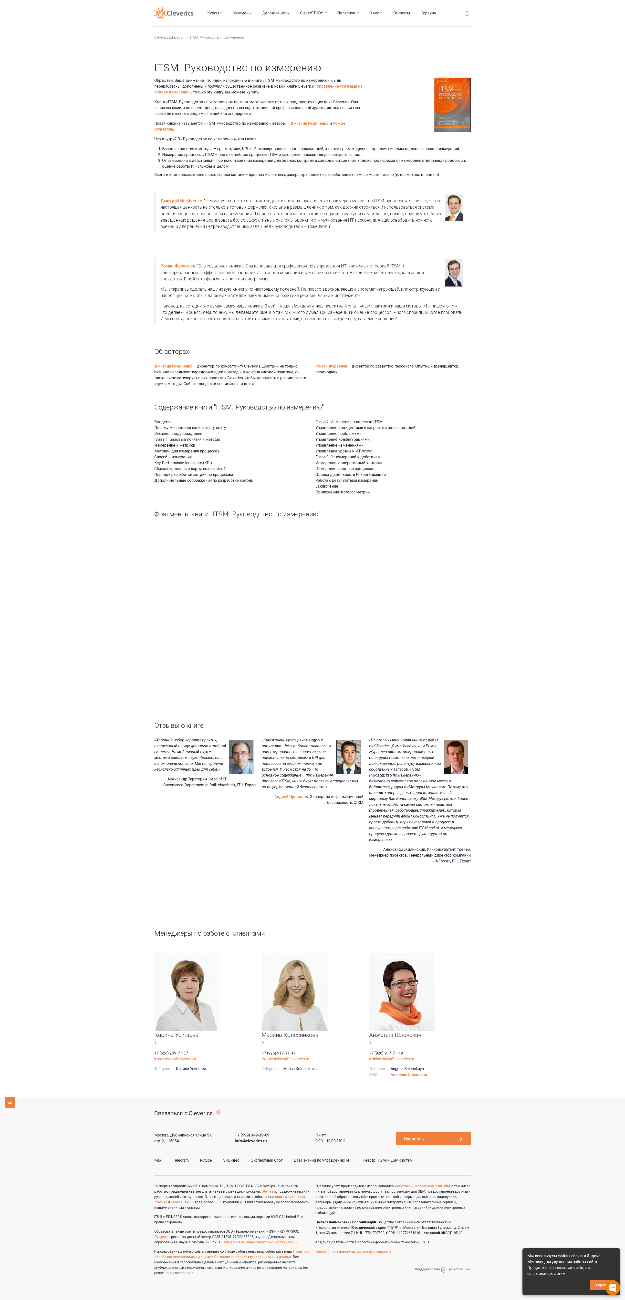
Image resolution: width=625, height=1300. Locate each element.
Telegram (181, 1160)
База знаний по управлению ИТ (322, 1160)
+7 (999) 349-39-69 (252, 1135)
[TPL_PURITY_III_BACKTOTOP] (10, 1102)
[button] (214, 13)
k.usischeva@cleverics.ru (175, 1059)
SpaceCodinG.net (459, 1269)
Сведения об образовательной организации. (261, 1242)
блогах (176, 1202)
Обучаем (268, 1191)
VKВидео (231, 1160)
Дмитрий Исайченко (309, 123)
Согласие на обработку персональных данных (253, 1257)
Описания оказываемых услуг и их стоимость (353, 1251)
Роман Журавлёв (177, 266)
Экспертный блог (266, 1160)
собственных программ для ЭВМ (422, 1186)
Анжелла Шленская (409, 1074)
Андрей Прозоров (291, 796)
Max (158, 1160)
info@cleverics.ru (251, 1141)
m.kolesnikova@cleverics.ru (285, 1059)
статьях (160, 1202)
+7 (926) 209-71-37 (171, 1053)
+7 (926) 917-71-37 (278, 1053)
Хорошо (602, 1285)
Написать (414, 1138)
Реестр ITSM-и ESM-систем (388, 1160)
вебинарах (296, 1197)
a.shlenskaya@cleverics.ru (391, 1059)
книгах (280, 1197)
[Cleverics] (173, 13)
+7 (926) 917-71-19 (386, 1053)
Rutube (206, 1160)
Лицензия (162, 1237)
